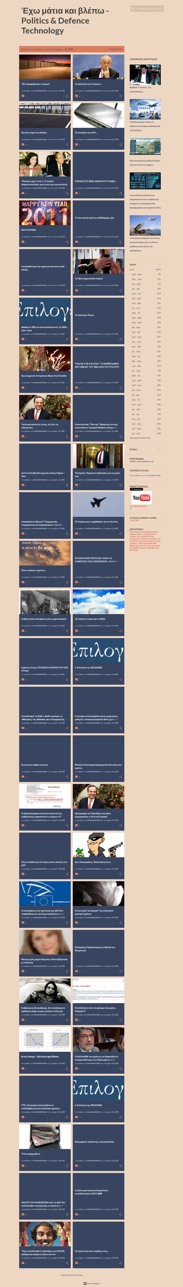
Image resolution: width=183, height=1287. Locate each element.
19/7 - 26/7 (136, 298)
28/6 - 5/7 (136, 313)
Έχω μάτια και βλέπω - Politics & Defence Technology (65, 20)
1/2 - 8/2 (135, 414)
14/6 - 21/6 (136, 323)
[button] (67, 96)
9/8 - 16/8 (136, 284)
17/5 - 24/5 (136, 342)
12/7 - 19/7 (136, 303)
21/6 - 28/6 (136, 318)
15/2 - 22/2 (136, 405)
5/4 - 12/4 (136, 371)
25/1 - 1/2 (136, 419)
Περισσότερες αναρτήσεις (72, 1275)
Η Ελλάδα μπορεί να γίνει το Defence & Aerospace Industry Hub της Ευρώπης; (145, 126)
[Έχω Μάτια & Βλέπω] (131, 508)
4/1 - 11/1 (136, 433)
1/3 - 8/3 (135, 395)
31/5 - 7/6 (136, 332)
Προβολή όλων (115, 49)
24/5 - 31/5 (137, 337)
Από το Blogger (93, 1283)
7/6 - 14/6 (136, 327)
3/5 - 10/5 (136, 351)
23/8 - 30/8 (136, 274)
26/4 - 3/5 (136, 356)
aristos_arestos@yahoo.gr (142, 461)
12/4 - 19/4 (136, 366)
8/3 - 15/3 (136, 390)
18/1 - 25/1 (136, 424)
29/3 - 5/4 (136, 376)
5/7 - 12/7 (136, 308)
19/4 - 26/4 (136, 361)
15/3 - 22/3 (136, 385)
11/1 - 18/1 (136, 429)
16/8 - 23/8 (136, 279)
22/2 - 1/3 (136, 400)
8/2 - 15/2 (136, 409)
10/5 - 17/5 (136, 347)
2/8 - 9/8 (136, 289)
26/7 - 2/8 (136, 294)
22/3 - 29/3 (136, 380)
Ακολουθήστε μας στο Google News (145, 475)
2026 (132, 269)
